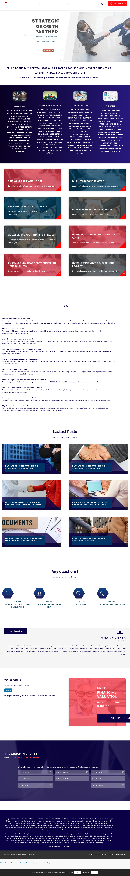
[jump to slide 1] (62, 60)
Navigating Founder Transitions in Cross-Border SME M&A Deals (22, 467)
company (105, 818)
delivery (83, 818)
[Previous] (117, 657)
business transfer (77, 823)
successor (40, 818)
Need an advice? (120, 3)
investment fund (31, 825)
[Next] (123, 657)
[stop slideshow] (70, 60)
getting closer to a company (93, 825)
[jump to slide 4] (68, 60)
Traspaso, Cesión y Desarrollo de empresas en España (51, 835)
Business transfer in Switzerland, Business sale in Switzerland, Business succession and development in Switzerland (45, 831)
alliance (53, 827)
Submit (8, 687)
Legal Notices (66, 844)
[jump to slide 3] (66, 60)
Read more (86, 872)
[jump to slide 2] (64, 60)
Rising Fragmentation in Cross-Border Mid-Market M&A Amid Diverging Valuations (23, 540)
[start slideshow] (60, 60)
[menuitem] (34, 4)
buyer (67, 816)
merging (108, 825)
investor (57, 818)
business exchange (33, 823)
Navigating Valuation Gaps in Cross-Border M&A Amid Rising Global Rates (90, 503)
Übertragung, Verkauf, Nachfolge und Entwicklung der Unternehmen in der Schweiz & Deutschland (77, 838)
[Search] (102, 4)
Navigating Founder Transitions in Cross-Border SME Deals (89, 540)
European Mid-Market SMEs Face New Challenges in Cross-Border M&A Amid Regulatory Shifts (23, 503)
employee (21, 825)
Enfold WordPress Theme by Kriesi (26, 851)
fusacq (58, 823)
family (16, 825)
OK (77, 872)
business (25, 816)
